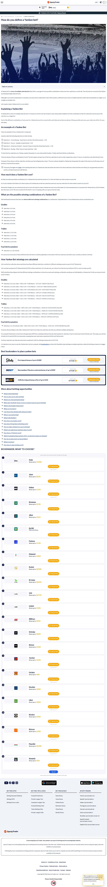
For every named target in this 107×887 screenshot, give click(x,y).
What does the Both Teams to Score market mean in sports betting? (25, 403)
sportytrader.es (89, 799)
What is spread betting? (11, 415)
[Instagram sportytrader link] (16, 782)
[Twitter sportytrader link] (13, 782)
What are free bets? (10, 409)
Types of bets (19, 16)
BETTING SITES (11, 791)
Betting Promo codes (13, 802)
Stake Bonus (59, 795)
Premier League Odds (37, 812)
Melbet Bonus (60, 802)
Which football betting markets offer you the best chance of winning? (25, 436)
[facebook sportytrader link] (10, 782)
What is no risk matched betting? (14, 400)
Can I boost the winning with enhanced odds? (18, 412)
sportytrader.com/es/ (86, 821)
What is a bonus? (9, 442)
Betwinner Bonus (60, 806)
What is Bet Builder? (10, 418)
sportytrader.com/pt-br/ (93, 816)
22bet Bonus (59, 809)
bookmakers (45, 344)
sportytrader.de (89, 809)
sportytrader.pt (91, 806)
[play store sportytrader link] (97, 783)
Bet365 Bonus (60, 812)
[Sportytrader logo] (53, 831)
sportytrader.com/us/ (93, 824)
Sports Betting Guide (9, 16)
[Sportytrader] (1, 16)
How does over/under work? (12, 421)
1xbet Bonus (59, 799)
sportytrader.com (90, 795)
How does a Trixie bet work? (12, 433)
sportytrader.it (88, 802)
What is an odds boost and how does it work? (18, 430)
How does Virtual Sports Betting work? (16, 424)
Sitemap (68, 870)
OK (93, 884)
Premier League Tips (37, 799)
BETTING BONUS (61, 791)
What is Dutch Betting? (11, 393)
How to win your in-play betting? (14, 396)
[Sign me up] (100, 2)
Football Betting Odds (37, 806)
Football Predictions (37, 795)
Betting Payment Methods (14, 795)
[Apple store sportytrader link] (85, 783)
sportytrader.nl (88, 812)
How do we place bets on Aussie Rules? (16, 439)
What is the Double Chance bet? (14, 406)
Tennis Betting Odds (37, 809)
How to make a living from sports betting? (17, 427)
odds (19, 167)
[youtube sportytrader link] (6, 782)
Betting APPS (11, 799)
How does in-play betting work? (14, 445)
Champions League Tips (38, 802)
